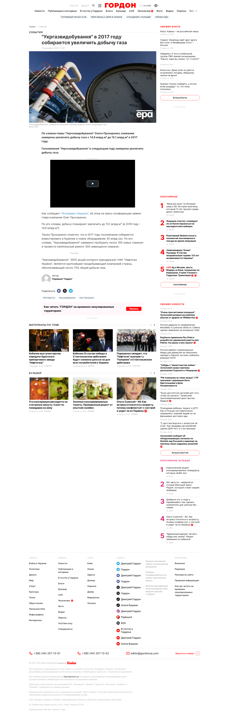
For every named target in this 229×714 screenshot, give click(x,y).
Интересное (35, 620)
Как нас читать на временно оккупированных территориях (184, 591)
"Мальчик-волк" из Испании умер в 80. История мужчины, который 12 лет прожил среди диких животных (182, 207)
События (43, 26)
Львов (90, 569)
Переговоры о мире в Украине (106, 17)
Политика (136, 366)
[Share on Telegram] (71, 291)
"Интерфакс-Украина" (74, 213)
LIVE (131, 11)
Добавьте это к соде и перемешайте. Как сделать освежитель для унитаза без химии (181, 503)
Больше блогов (180, 98)
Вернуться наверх (184, 653)
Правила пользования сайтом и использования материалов (157, 564)
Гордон (32, 26)
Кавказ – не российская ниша (179, 31)
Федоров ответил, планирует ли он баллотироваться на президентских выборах (182, 224)
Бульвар (121, 11)
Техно (32, 597)
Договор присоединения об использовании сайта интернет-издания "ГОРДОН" (157, 590)
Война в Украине (37, 563)
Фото (160, 11)
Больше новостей (180, 453)
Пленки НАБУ (161, 17)
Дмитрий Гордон (131, 563)
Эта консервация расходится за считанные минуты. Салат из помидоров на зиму (48, 404)
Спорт (32, 586)
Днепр (90, 591)
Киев (90, 563)
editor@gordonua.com (144, 653)
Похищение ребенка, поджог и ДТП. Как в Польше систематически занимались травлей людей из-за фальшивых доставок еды (179, 412)
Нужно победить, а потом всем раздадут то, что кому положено (178, 86)
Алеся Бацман (129, 605)
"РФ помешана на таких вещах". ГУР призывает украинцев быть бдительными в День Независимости (179, 381)
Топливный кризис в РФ (73, 17)
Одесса (91, 574)
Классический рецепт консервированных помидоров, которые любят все (183, 470)
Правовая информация (187, 580)
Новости (40, 11)
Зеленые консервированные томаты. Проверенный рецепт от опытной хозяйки (93, 404)
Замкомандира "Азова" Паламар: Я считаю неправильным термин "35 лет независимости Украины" (182, 254)
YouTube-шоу (65, 623)
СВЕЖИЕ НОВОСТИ (172, 304)
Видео (169, 11)
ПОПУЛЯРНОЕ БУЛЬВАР (175, 460)
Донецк (91, 580)
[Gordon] (120, 5)
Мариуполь (93, 597)
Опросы (181, 11)
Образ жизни (36, 603)
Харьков (91, 586)
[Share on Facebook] (59, 291)
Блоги (109, 11)
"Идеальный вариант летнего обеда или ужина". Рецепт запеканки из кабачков (181, 537)
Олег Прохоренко (87, 298)
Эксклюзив (144, 11)
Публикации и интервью (62, 11)
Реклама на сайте (184, 574)
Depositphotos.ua (71, 676)
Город (90, 558)
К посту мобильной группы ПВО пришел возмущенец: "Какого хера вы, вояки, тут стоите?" (179, 57)
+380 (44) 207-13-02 (95, 653)
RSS (123, 623)
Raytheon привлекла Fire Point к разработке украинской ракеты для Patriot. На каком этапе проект (179, 340)
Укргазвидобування (67, 298)
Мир (31, 580)
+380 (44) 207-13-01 (47, 653)
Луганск (91, 603)
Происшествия (37, 609)
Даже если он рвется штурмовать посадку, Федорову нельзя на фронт (177, 73)
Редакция (180, 569)
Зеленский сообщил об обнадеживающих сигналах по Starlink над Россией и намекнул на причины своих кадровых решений (179, 439)
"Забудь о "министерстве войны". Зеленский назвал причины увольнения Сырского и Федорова (179, 368)
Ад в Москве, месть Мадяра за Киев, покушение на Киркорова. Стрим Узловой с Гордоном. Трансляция (182, 271)
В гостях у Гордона (91, 11)
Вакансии (180, 563)
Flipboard (126, 617)
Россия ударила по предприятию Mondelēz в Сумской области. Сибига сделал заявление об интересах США (180, 327)
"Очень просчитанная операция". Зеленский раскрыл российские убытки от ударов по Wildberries (178, 315)
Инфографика (36, 614)
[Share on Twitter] (65, 291)
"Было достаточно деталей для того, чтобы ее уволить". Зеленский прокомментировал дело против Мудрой (179, 397)
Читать (133, 308)
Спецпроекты (65, 629)
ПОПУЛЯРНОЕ (169, 196)
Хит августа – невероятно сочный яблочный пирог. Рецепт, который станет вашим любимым (182, 486)
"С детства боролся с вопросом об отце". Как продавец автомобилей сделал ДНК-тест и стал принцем (178, 426)
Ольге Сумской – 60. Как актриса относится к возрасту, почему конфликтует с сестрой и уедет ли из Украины (136, 406)
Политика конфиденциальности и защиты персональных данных (156, 576)
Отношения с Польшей (139, 17)
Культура (34, 591)
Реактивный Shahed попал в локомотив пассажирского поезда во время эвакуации (181, 238)
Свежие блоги (170, 26)
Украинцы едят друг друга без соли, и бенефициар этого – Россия (178, 42)
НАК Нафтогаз (49, 298)
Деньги (91, 366)
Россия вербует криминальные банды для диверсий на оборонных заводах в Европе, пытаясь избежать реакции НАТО (179, 354)
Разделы (62, 558)
